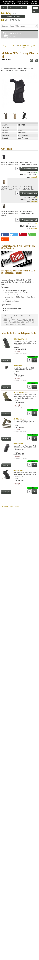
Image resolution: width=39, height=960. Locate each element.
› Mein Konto (13, 8)
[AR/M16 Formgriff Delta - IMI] (19, 91)
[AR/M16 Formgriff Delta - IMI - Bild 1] (6, 116)
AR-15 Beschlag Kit (19, 419)
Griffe (17, 506)
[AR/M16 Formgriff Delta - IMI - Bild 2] (15, 116)
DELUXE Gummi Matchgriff (21, 392)
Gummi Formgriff (18, 444)
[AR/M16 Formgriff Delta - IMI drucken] (31, 60)
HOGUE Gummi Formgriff (20, 339)
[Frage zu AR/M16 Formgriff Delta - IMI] (36, 60)
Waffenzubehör (7, 506)
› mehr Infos (6, 361)
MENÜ (35, 12)
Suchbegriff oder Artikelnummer (14, 26)
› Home (4, 8)
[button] (5, 234)
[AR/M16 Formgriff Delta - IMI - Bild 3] (24, 116)
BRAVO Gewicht (18, 366)
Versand (34, 177)
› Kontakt (23, 8)
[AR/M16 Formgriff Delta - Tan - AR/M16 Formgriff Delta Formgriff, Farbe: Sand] (4, 182)
